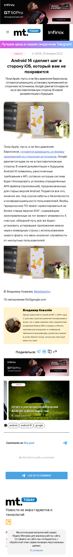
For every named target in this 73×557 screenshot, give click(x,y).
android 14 (26, 425)
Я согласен (36, 550)
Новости (18, 54)
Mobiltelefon (42, 291)
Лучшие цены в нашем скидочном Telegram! (36, 44)
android (13, 425)
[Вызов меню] (8, 32)
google (39, 425)
